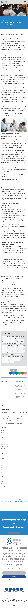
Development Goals (13, 341)
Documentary (4, 467)
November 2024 (4, 432)
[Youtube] (14, 589)
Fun (1, 472)
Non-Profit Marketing (5, 352)
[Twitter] (10, 589)
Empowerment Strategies (21, 345)
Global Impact (15, 347)
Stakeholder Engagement (6, 356)
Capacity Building (21, 336)
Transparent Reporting (5, 361)
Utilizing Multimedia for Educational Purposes (11, 418)
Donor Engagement (19, 343)
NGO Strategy (15, 350)
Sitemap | (19, 591)
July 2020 (3, 449)
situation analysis (13, 41)
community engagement (6, 339)
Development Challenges (6, 341)
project (2, 138)
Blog (2, 463)
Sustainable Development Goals (15, 358)
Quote (2, 479)
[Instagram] (21, 589)
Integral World (4, 350)
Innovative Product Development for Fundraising (12, 416)
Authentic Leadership (14, 336)
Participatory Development (20, 352)
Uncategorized (4, 483)
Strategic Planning (13, 356)
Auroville (2, 460)
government (4, 92)
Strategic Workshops (20, 356)
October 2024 (4, 435)
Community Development (6, 338)
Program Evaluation (11, 354)
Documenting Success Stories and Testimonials (11, 423)
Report (2, 481)
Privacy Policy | (15, 591)
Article (2, 456)
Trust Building (12, 361)
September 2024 (4, 437)
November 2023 (4, 444)
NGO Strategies (9, 350)
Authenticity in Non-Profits (6, 336)
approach (3, 81)
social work (21, 354)
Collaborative (22, 263)
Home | (4, 591)
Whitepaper (3, 486)
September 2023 (4, 446)
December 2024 (4, 430)
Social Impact (16, 354)
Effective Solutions (13, 345)
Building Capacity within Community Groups (10, 421)
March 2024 (3, 442)
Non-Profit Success (12, 352)
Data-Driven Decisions (20, 339)
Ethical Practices (4, 347)
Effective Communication (6, 345)
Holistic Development (21, 347)
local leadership (15, 108)
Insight (2, 474)
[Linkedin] (17, 589)
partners (21, 248)
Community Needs (13, 339)
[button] (25, 2)
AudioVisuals (3, 458)
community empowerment (15, 338)
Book (2, 465)
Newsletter (17, 579)
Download (3, 470)
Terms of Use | (9, 591)
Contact (23, 591)
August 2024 (3, 439)
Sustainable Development (6, 358)
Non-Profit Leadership (21, 350)
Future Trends (10, 347)
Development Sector (5, 343)
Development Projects (20, 341)
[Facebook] (6, 589)
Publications (3, 476)
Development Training (12, 343)
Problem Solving (4, 354)
